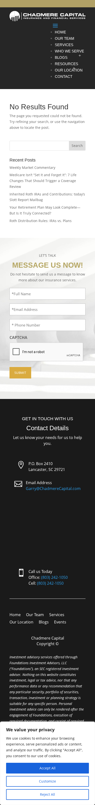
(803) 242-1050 (54, 577)
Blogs (61, 57)
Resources (66, 64)
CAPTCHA (18, 337)
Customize (47, 781)
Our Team (64, 38)
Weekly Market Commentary (32, 167)
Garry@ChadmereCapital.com (53, 488)
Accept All (47, 768)
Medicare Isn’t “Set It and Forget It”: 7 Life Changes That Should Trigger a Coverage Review (43, 181)
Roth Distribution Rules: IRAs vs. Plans (41, 220)
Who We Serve (69, 51)
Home (60, 32)
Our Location (69, 70)
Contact (63, 76)
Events (60, 622)
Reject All (47, 794)
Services (64, 45)
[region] (47, 763)
